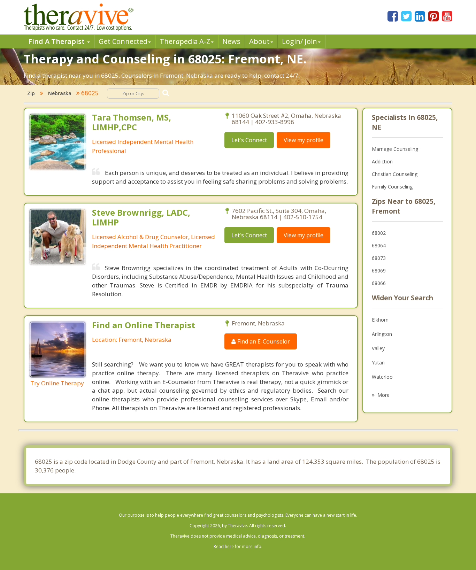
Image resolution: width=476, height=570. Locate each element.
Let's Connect (249, 140)
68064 (379, 245)
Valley (378, 348)
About (259, 41)
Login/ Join (299, 41)
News (231, 41)
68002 (379, 233)
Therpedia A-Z (185, 41)
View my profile (303, 140)
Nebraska (59, 93)
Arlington (382, 334)
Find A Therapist (57, 41)
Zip (31, 93)
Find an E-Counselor (263, 341)
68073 (379, 258)
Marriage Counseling (395, 149)
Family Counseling (392, 186)
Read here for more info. (238, 546)
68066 (379, 283)
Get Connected (123, 41)
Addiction (382, 161)
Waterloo (382, 376)
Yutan (378, 362)
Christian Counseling (394, 174)
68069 (379, 270)
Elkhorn (380, 319)
